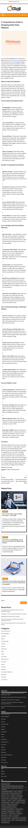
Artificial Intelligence (5, 633)
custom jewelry (5, 798)
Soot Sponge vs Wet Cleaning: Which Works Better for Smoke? (13, 613)
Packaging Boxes (11, 811)
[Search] (25, 15)
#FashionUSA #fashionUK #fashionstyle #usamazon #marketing (12, 789)
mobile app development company (9, 806)
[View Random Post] (22, 15)
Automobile (3, 636)
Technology (9, 467)
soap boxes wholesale (6, 817)
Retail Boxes (19, 813)
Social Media (3, 674)
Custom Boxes (19, 796)
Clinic (8, 796)
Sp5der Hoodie (15, 817)
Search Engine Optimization (6, 671)
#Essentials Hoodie (5, 783)
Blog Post (3, 773)
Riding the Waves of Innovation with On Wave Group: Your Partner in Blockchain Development (13, 582)
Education (3, 646)
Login (2, 768)
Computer (3, 643)
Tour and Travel (4, 679)
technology (4, 820)
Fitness (14, 800)
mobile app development (12, 804)
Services (10, 815)
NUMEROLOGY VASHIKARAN (8, 809)
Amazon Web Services (5, 631)
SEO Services (4, 815)
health (12, 802)
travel (9, 820)
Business (3, 638)
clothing (12, 796)
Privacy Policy (4, 776)
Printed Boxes (4, 813)
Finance (2, 654)
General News (4, 656)
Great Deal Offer (15, 469)
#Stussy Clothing (5, 793)
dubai (20, 798)
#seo (15, 791)
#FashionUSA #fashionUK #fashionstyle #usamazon (12, 786)
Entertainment (4, 648)
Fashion (2, 651)
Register (2, 771)
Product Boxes (12, 813)
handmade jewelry (5, 802)
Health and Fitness (5, 659)
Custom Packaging (13, 798)
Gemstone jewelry (21, 800)
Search (3, 600)
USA (13, 820)
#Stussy (20, 791)
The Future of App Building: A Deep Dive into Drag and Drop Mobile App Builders (12, 541)
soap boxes (16, 815)
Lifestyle (2, 664)
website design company (21, 820)
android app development (15, 793)
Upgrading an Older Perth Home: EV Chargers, (10, 616)
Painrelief (18, 811)
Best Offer (7, 469)
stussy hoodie (23, 817)
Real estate (3, 666)
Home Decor (3, 661)
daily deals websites (17, 60)
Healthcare (17, 802)
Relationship (3, 669)
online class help (19, 809)
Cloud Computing (4, 641)
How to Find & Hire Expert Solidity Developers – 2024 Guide (12, 514)
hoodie (23, 802)
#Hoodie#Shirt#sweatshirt (7, 791)
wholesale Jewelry (5, 822)
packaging (4, 811)
